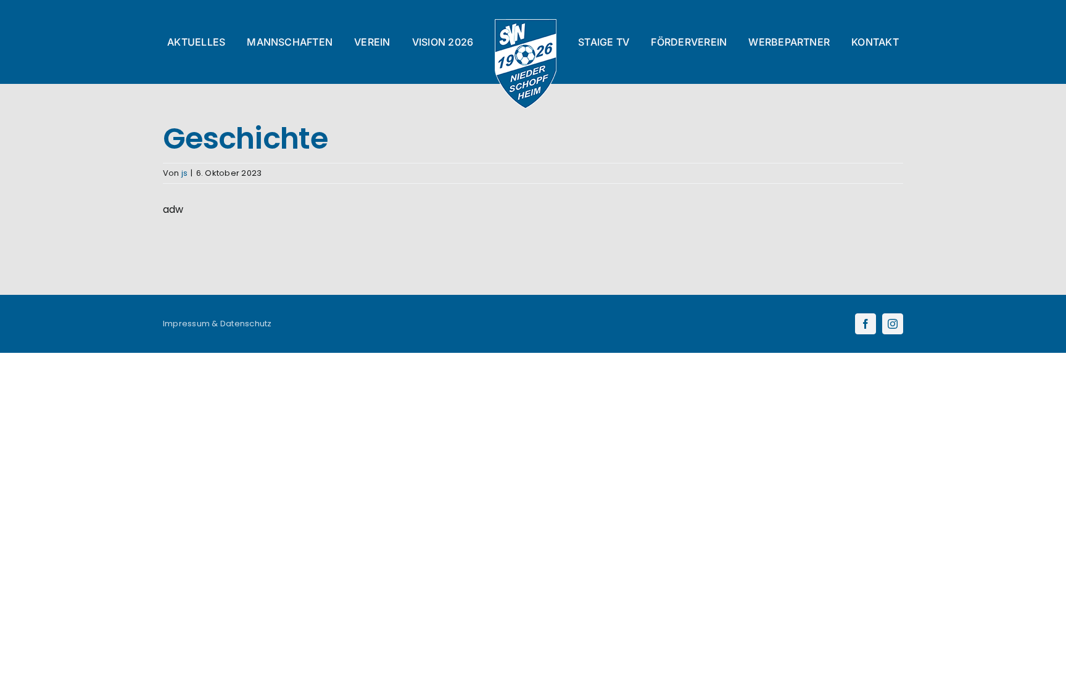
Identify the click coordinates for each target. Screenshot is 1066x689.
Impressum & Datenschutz (217, 323)
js (184, 173)
